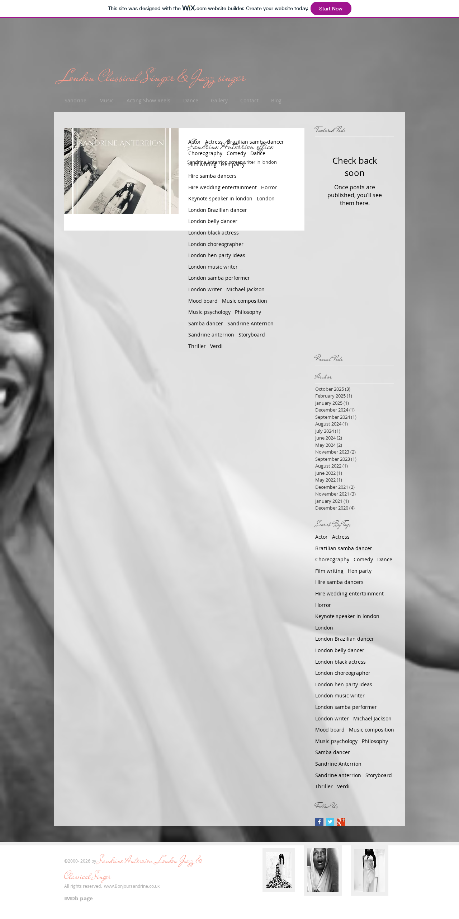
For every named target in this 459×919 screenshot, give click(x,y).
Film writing (202, 164)
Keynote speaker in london (220, 198)
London (266, 198)
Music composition (244, 300)
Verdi (216, 346)
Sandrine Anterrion (250, 323)
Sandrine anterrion (211, 334)
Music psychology (209, 311)
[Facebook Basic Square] (319, 822)
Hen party (233, 164)
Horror (269, 187)
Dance (257, 153)
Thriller (197, 346)
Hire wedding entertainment (222, 187)
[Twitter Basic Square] (330, 822)
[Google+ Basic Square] (341, 822)
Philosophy (248, 311)
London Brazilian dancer (217, 209)
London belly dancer (212, 221)
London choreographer (215, 244)
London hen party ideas (216, 255)
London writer (205, 289)
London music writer (213, 266)
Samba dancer (205, 323)
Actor (194, 141)
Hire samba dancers (212, 175)
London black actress (213, 232)
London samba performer (219, 277)
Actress (214, 141)
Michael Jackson (245, 289)
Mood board (203, 300)
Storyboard (251, 334)
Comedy (236, 153)
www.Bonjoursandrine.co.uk (132, 886)
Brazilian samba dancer (255, 141)
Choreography (205, 153)
